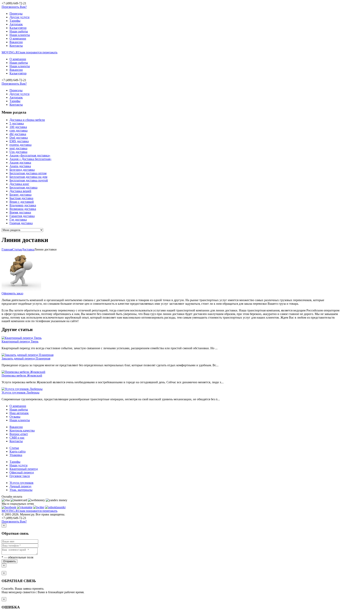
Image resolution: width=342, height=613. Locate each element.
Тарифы (15, 20)
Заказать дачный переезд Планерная (26, 358)
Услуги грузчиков (21, 482)
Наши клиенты (20, 35)
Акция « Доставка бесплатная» (30, 159)
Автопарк (16, 24)
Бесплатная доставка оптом (28, 173)
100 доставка (18, 127)
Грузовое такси (20, 476)
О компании (18, 38)
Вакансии (16, 42)
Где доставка (18, 219)
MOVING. (29, 52)
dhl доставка (18, 134)
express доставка (20, 144)
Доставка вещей (20, 191)
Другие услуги (19, 17)
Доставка (28, 249)
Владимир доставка (23, 205)
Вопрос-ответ (19, 434)
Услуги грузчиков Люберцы (20, 392)
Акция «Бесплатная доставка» (30, 155)
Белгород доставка (22, 169)
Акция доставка (20, 162)
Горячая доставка (21, 223)
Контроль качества (22, 430)
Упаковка (16, 455)
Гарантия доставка (22, 216)
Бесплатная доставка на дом (28, 176)
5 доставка (17, 123)
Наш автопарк (19, 413)
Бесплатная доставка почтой (29, 180)
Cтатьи (17, 249)
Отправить (9, 561)
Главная (7, 249)
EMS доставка (19, 141)
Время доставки (20, 212)
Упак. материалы (21, 490)
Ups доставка (18, 152)
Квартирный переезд (24, 469)
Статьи (14, 448)
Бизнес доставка (20, 194)
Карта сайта (18, 451)
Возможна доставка (23, 209)
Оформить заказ (12, 293)
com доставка (19, 130)
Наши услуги (19, 465)
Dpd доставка (19, 137)
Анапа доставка (20, 166)
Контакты (16, 45)
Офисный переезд (22, 472)
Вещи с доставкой (22, 201)
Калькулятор (18, 27)
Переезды (16, 13)
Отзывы (15, 416)
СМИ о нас (17, 437)
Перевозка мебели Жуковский (22, 375)
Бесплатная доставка (23, 187)
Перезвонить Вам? (14, 7)
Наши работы (19, 31)
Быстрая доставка (21, 198)
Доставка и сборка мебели (27, 119)
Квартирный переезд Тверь (20, 341)
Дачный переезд (20, 486)
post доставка (18, 148)
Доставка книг (19, 184)
